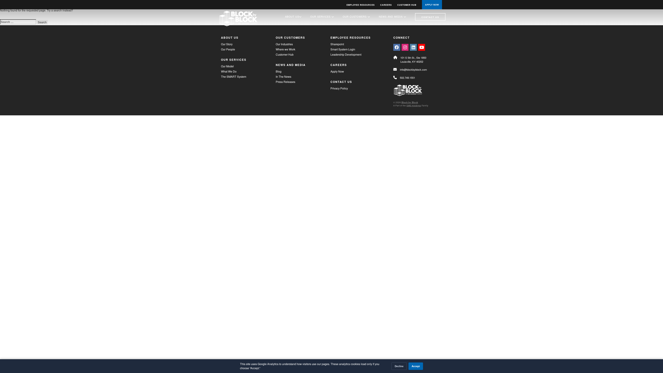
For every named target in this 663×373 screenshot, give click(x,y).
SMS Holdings (413, 105)
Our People (228, 49)
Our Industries (284, 44)
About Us (292, 16)
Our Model (227, 66)
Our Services (321, 16)
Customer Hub (406, 4)
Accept (416, 366)
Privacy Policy (339, 88)
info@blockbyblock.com (413, 69)
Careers (386, 4)
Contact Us (430, 17)
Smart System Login (342, 49)
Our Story (227, 44)
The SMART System (233, 77)
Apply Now (337, 71)
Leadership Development (345, 54)
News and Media (391, 16)
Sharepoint (337, 44)
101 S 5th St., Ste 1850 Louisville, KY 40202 (413, 59)
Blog (278, 71)
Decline (399, 366)
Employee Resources (361, 4)
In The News (283, 77)
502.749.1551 (407, 77)
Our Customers (355, 16)
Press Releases (285, 82)
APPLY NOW (432, 4)
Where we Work (285, 49)
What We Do (229, 71)
